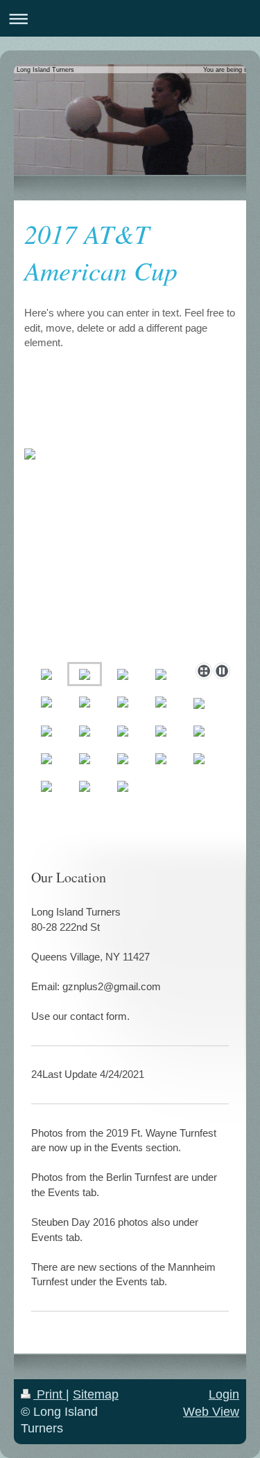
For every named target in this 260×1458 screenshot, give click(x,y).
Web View (211, 1412)
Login (224, 1394)
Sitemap (96, 1394)
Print (49, 1394)
